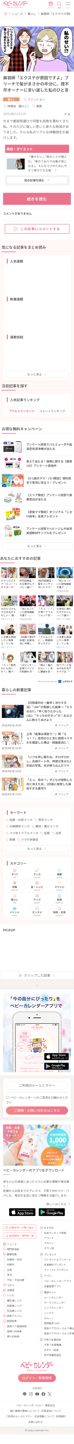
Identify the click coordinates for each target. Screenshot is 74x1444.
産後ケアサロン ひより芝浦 (56, 1333)
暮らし (32, 14)
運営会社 (50, 1405)
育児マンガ (45, 820)
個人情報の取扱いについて (25, 1410)
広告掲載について (44, 1416)
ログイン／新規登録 (37, 1377)
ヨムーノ (49, 1318)
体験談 (10, 1290)
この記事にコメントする (40, 228)
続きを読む (37, 198)
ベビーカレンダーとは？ (29, 1405)
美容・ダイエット (20, 148)
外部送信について (51, 1410)
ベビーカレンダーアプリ (56, 1281)
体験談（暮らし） (18, 106)
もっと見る (34, 374)
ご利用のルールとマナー (37, 1085)
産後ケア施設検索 (17, 1326)
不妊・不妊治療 (15, 1280)
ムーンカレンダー (54, 1297)
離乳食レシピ (14, 1300)
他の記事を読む (34, 180)
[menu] (68, 5)
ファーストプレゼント (56, 1269)
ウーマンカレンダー (55, 1302)
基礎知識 (12, 1254)
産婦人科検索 (14, 1331)
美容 (39, 106)
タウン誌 (49, 1248)
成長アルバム (14, 1315)
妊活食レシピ (14, 1310)
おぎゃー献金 (51, 1349)
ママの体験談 (29, 839)
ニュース (17, 14)
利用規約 (61, 1416)
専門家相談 (13, 1249)
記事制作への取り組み (21, 1227)
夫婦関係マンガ (19, 826)
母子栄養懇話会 (52, 1355)
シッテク (49, 1313)
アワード (49, 1238)
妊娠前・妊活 (14, 1259)
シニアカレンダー (54, 1307)
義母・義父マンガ (46, 826)
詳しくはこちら (56, 1204)
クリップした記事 (37, 975)
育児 (9, 1274)
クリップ (63, 725)
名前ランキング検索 (55, 1232)
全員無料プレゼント (55, 1264)
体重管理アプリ (52, 1286)
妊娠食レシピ (14, 1305)
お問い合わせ (35, 1422)
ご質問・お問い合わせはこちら (37, 1110)
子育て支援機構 (52, 1344)
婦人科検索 (13, 1336)
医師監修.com (52, 1323)
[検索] (59, 5)
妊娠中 (10, 1264)
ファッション (36, 99)
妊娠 (47, 833)
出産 (58, 833)
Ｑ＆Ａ (11, 1285)
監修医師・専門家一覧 (21, 1235)
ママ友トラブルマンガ (23, 833)
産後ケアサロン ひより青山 (56, 1328)
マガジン (49, 1243)
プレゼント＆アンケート (56, 1259)
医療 (12, 839)
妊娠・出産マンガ (20, 820)
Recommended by (48, 681)
